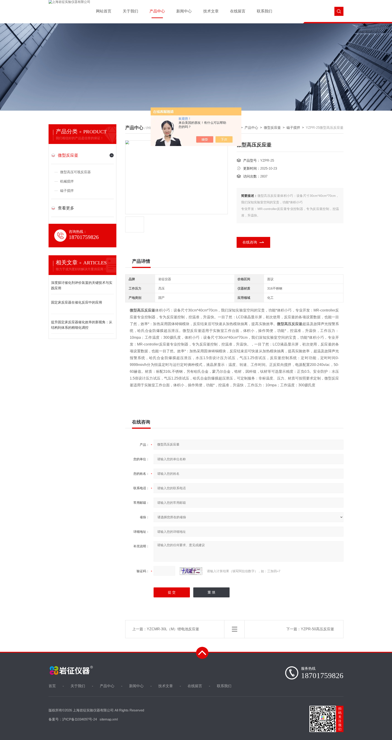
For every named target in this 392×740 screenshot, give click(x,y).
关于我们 (130, 11)
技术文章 (211, 11)
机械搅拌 (67, 181)
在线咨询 (250, 242)
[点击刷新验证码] (191, 571)
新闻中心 (184, 11)
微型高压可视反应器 (75, 172)
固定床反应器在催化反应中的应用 (76, 302)
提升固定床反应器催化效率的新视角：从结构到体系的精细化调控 (81, 324)
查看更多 (66, 208)
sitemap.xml (109, 719)
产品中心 (157, 11)
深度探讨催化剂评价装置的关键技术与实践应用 (81, 285)
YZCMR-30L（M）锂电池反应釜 (173, 629)
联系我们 (264, 11)
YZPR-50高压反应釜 (317, 629)
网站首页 (103, 11)
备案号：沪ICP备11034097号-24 (73, 719)
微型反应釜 (272, 127)
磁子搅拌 (293, 127)
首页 (52, 686)
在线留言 (237, 11)
